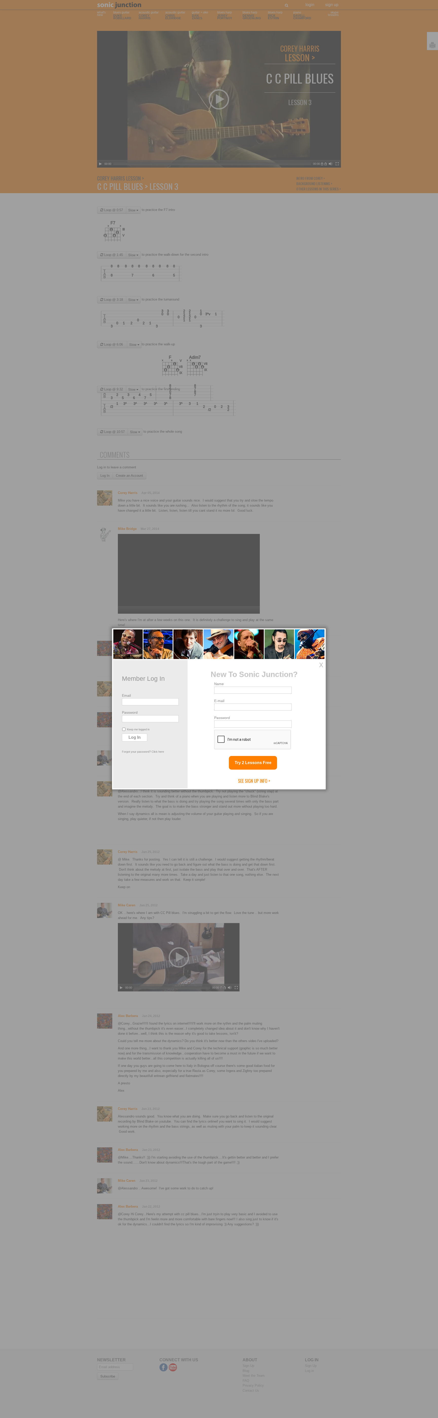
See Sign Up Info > (254, 780)
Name (219, 684)
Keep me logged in (138, 729)
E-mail (219, 701)
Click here (158, 751)
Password (130, 712)
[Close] (321, 664)
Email (126, 695)
